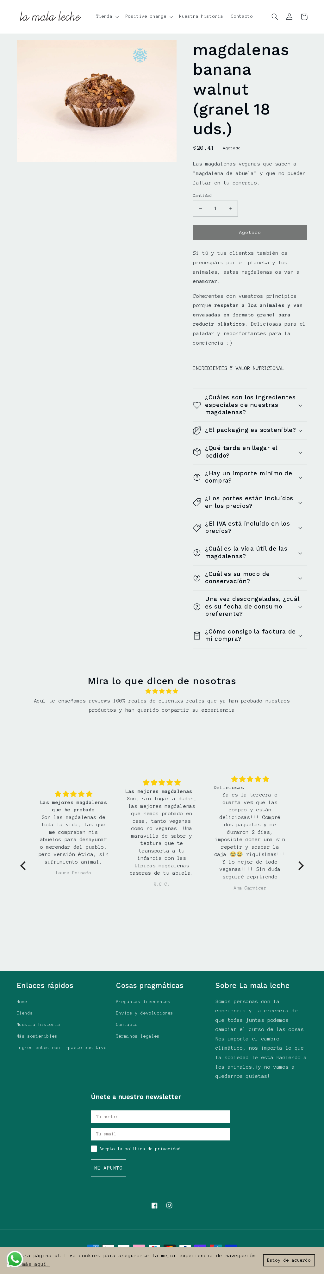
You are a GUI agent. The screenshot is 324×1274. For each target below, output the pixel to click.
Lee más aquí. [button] (30, 1264)
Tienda (25, 1013)
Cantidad (202, 195)
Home (22, 1001)
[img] (162, 691)
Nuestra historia (38, 1024)
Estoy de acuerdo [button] (289, 1260)
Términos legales (138, 1036)
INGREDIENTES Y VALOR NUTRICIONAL (238, 368)
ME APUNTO (108, 1168)
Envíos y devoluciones (144, 1013)
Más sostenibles (37, 1036)
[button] (107, 17)
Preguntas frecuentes (143, 1001)
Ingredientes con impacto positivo (62, 1047)
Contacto (127, 1024)
